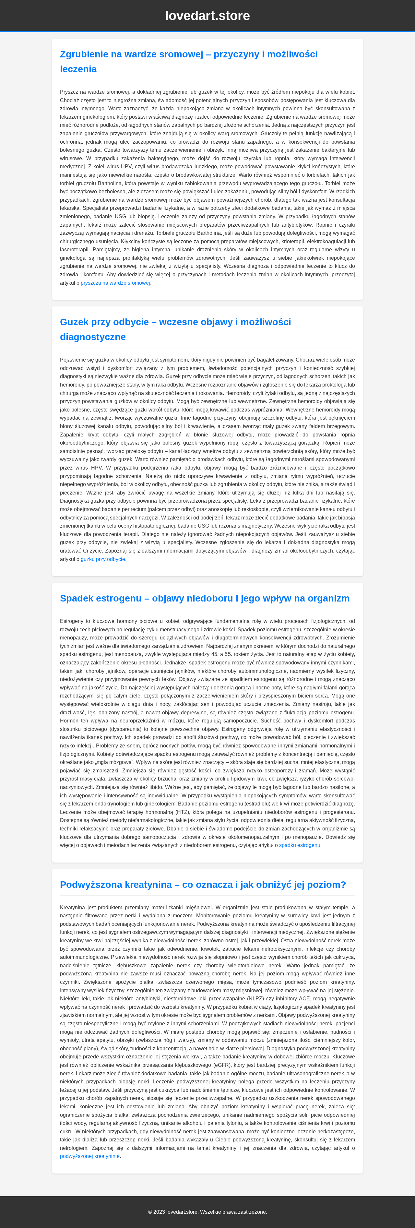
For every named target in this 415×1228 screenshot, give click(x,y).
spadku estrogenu (299, 845)
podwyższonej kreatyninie (90, 1156)
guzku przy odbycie (103, 559)
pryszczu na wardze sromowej (115, 283)
